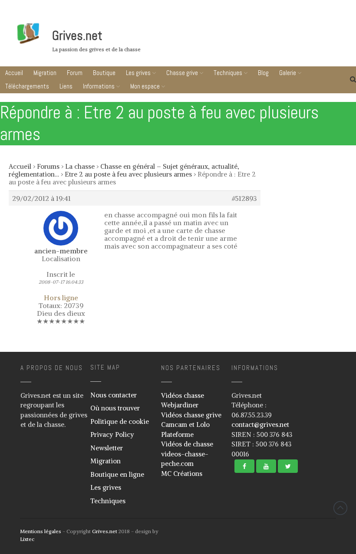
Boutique (104, 73)
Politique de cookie (119, 421)
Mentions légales (40, 531)
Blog (263, 73)
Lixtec (27, 539)
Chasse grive (182, 73)
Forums (48, 166)
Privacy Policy (112, 434)
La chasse (80, 166)
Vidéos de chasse (187, 444)
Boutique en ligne (117, 474)
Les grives (138, 73)
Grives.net (77, 35)
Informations (99, 86)
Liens (66, 86)
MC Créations (181, 473)
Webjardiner (179, 405)
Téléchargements (27, 86)
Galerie (287, 73)
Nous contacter (113, 395)
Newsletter (106, 448)
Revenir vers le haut (340, 508)
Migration (44, 73)
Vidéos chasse (182, 395)
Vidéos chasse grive (191, 415)
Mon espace (145, 86)
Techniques (228, 73)
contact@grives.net (260, 424)
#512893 (244, 198)
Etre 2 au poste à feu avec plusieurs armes (128, 174)
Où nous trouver (115, 408)
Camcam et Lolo (185, 424)
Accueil (14, 73)
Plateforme (177, 434)
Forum (74, 73)
